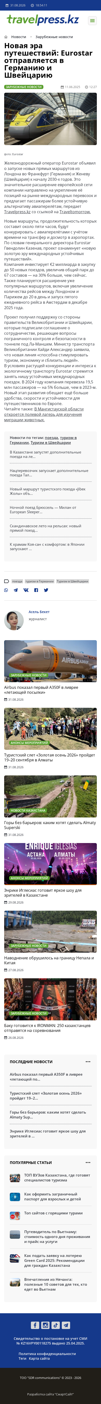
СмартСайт (64, 1394)
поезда (51, 437)
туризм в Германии (39, 581)
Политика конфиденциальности (47, 1353)
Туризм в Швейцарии (51, 442)
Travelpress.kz (17, 211)
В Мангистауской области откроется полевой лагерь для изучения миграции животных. (44, 414)
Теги (22, 1358)
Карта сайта (39, 1358)
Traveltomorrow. (75, 211)
